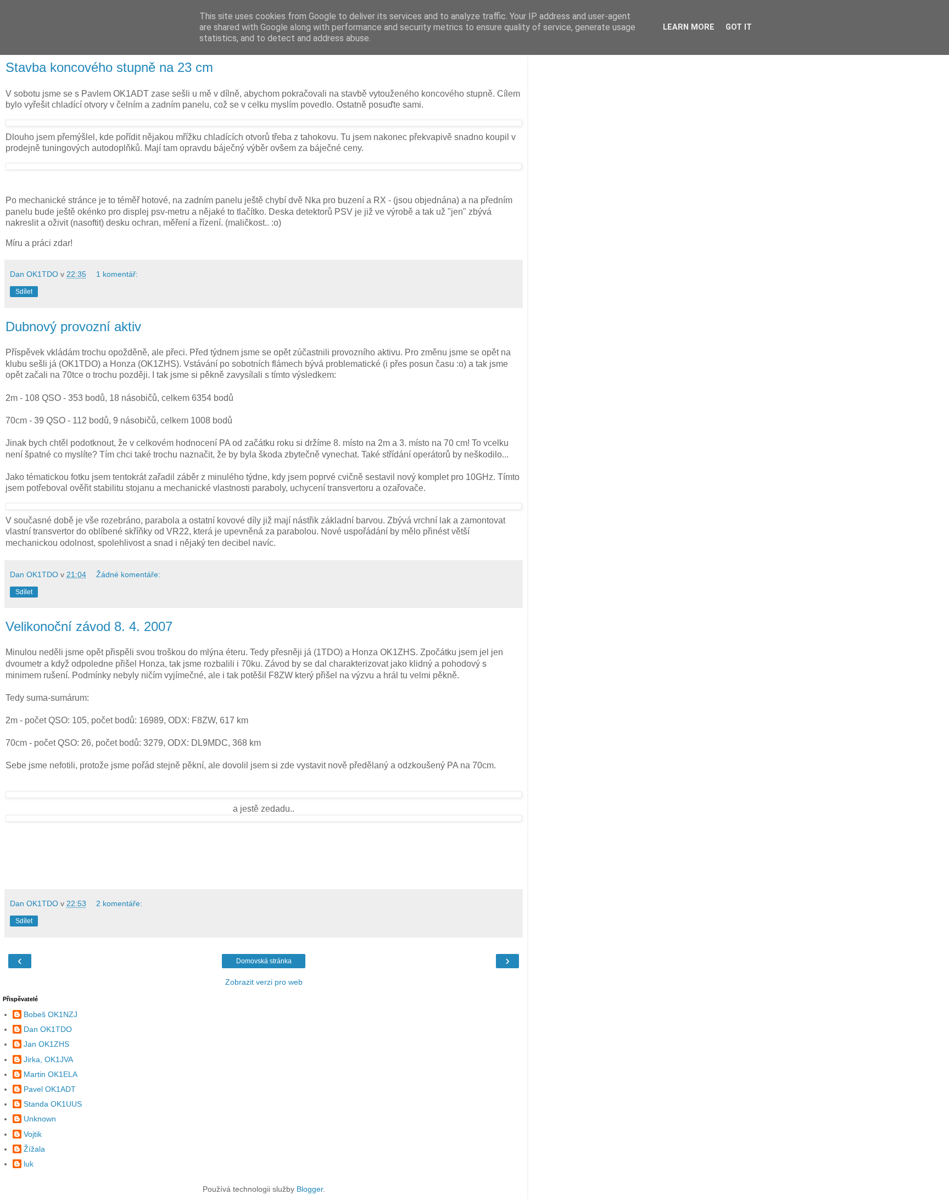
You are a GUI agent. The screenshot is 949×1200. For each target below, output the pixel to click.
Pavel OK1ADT (50, 1089)
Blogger (310, 1189)
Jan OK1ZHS (46, 1044)
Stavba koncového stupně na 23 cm (109, 67)
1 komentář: (117, 274)
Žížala (34, 1149)
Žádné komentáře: (128, 574)
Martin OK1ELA (50, 1074)
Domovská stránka (264, 961)
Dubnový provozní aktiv (73, 326)
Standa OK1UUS (53, 1103)
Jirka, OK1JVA (48, 1059)
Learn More (688, 27)
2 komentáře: (119, 903)
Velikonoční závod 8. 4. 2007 (88, 626)
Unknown (40, 1118)
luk (29, 1163)
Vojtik (33, 1134)
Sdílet (23, 291)
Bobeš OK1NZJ (50, 1014)
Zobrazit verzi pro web (264, 982)
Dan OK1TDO (48, 1029)
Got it (738, 27)
